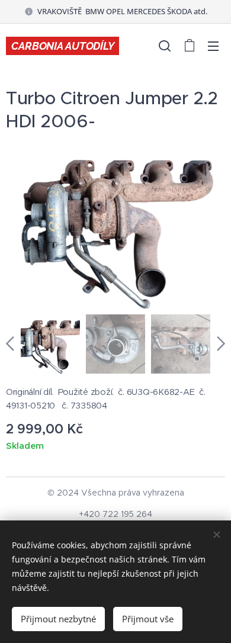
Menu (213, 45)
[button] (165, 45)
